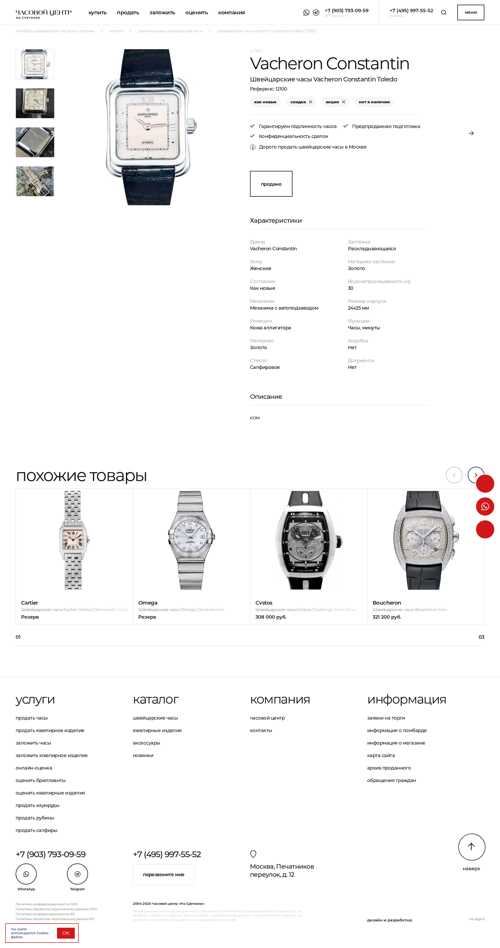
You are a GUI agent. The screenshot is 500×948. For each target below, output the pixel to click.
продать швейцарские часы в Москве (322, 147)
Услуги (35, 699)
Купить (98, 12)
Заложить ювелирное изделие (52, 755)
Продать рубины (35, 818)
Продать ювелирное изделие (50, 730)
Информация (406, 699)
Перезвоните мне (163, 874)
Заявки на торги (386, 718)
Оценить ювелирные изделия (50, 793)
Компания (231, 12)
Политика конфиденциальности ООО (47, 904)
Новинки (143, 755)
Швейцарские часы (155, 718)
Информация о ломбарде (397, 730)
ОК (66, 933)
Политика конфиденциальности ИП (45, 914)
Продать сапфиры (37, 830)
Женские (260, 268)
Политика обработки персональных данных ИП (55, 919)
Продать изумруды (37, 805)
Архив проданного (389, 768)
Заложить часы (33, 743)
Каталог (155, 699)
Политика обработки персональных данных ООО (56, 909)
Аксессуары (146, 743)
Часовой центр (267, 718)
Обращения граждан (391, 780)
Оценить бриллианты (41, 780)
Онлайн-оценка (34, 768)
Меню (471, 12)
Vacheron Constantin (273, 249)
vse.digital (476, 919)
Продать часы (32, 718)
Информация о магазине (396, 743)
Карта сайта (381, 755)
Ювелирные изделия (157, 730)
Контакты (261, 730)
